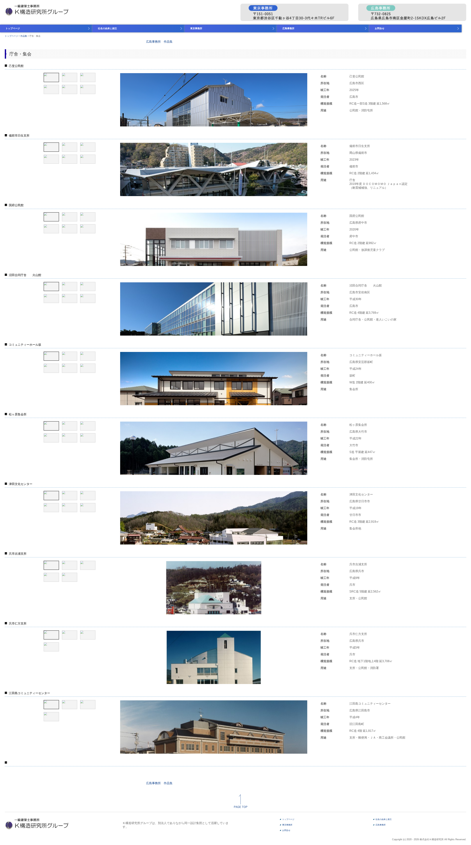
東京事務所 (196, 28)
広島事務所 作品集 (159, 41)
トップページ (13, 28)
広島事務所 (288, 28)
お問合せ (379, 28)
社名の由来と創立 (107, 28)
